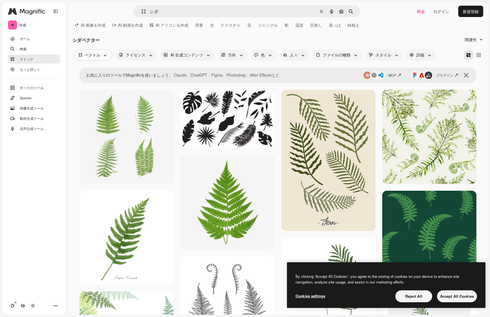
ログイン (441, 11)
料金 (421, 11)
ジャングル (268, 25)
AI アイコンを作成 (172, 25)
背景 (199, 25)
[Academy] (22, 305)
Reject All (413, 296)
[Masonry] (468, 55)
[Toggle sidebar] (55, 11)
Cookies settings (310, 296)
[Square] (478, 55)
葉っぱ (335, 25)
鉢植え (354, 25)
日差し (316, 25)
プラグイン (444, 75)
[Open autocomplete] (141, 11)
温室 (299, 25)
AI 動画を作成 (130, 25)
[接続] (12, 305)
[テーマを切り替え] (32, 305)
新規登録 (471, 11)
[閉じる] (466, 75)
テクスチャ (230, 25)
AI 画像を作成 (93, 25)
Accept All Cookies (457, 296)
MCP (392, 75)
